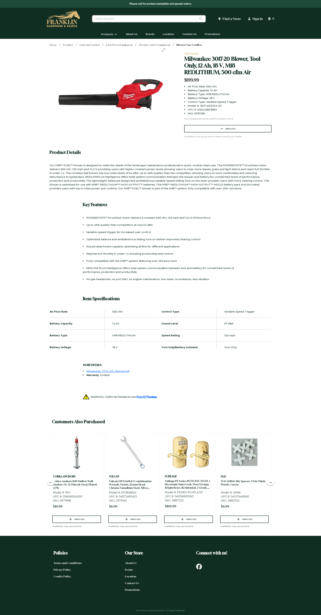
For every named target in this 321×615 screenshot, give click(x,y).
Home (53, 44)
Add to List (230, 128)
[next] (270, 481)
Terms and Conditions (68, 563)
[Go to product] (76, 452)
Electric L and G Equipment (154, 44)
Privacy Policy (62, 569)
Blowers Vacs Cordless (189, 44)
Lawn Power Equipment (119, 44)
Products (68, 44)
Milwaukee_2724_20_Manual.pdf (107, 371)
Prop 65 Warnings (147, 396)
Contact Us (132, 583)
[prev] (50, 481)
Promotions (132, 589)
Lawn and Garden (90, 44)
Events (129, 569)
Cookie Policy (62, 576)
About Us (130, 563)
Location (130, 576)
